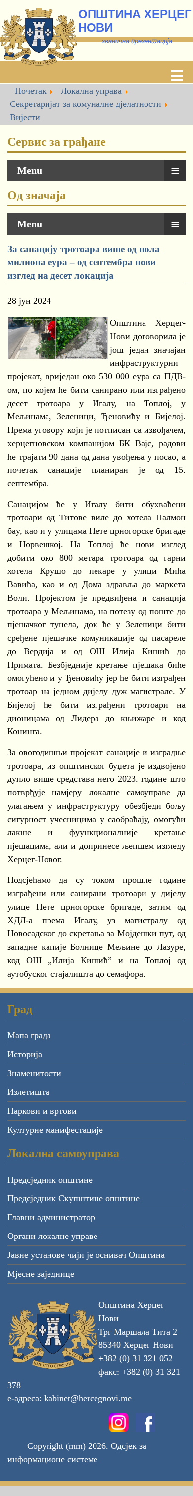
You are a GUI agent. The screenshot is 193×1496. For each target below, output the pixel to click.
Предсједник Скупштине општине (73, 1198)
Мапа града (29, 1035)
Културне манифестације (55, 1130)
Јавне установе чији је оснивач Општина (86, 1255)
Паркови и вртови (42, 1111)
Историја (24, 1054)
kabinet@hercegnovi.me (88, 1398)
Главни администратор (51, 1217)
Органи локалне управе (52, 1236)
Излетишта (28, 1092)
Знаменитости (34, 1073)
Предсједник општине (50, 1180)
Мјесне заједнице (40, 1274)
